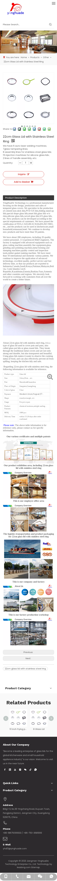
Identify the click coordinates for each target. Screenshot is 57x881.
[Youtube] (15, 770)
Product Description (16, 197)
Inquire (22, 174)
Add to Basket (22, 182)
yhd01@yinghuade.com (15, 848)
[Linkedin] (10, 770)
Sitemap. (35, 867)
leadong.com (24, 867)
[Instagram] (20, 770)
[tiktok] (30, 770)
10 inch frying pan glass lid (18, 729)
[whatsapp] (35, 770)
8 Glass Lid (38, 729)
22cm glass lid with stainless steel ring (25, 668)
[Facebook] (5, 770)
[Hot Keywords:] (50, 24)
